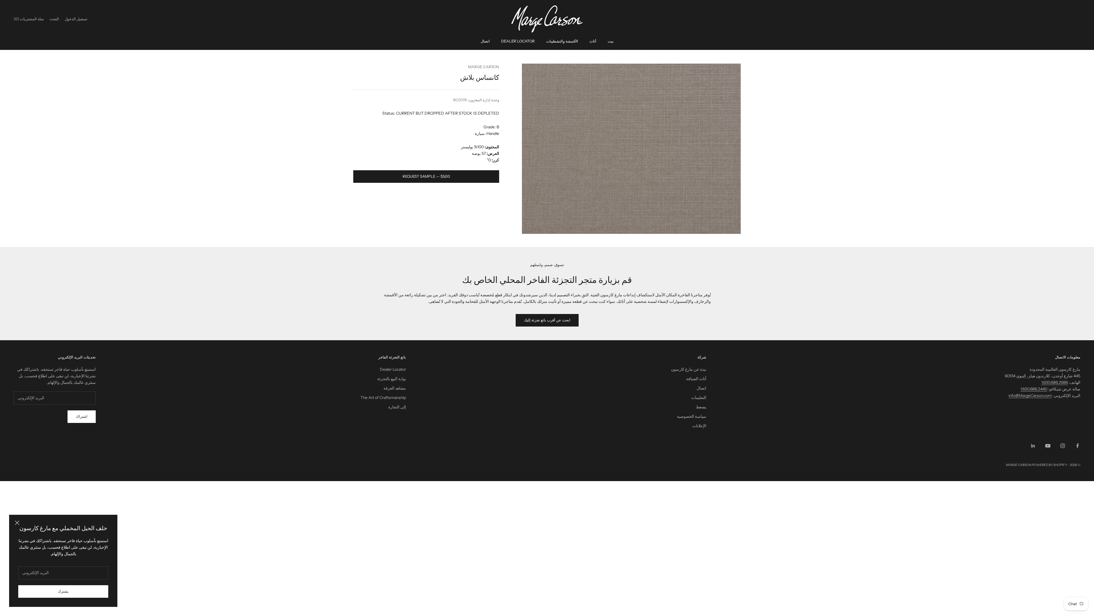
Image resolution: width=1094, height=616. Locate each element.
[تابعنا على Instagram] (1063, 446)
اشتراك (81, 416)
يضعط (701, 407)
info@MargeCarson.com (1030, 395)
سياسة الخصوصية (691, 416)
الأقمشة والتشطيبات (562, 41)
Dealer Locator (518, 41)
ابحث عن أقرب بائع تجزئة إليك (547, 320)
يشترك (63, 591)
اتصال (485, 41)
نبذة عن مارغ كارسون (688, 369)
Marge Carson (483, 66)
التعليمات (698, 397)
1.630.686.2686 (1054, 382)
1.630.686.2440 (1033, 389)
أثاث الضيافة (696, 378)
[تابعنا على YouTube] (1048, 446)
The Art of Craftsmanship (383, 397)
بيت (611, 41)
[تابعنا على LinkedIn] (1033, 446)
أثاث (592, 41)
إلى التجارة (397, 407)
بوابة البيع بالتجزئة (391, 378)
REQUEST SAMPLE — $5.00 (426, 176)
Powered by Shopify (1049, 465)
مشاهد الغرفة (394, 388)
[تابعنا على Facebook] (1077, 446)
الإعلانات (699, 425)
